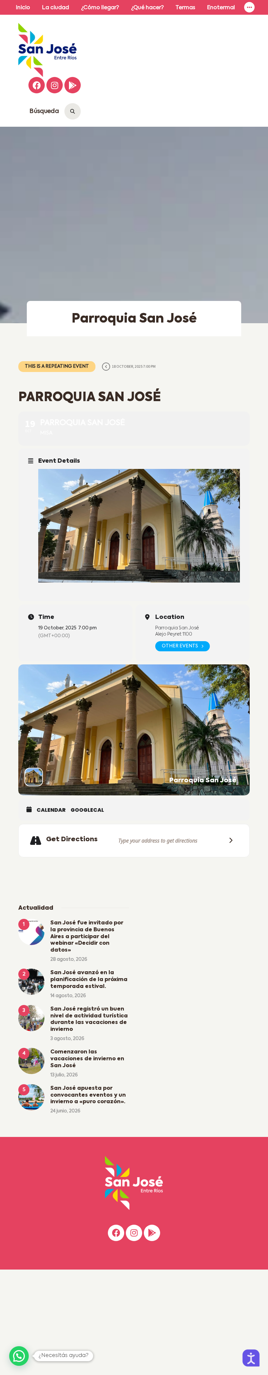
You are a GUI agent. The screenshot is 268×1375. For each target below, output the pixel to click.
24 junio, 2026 (65, 1111)
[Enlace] (249, 7)
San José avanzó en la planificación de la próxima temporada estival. (88, 979)
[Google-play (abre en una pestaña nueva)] (72, 85)
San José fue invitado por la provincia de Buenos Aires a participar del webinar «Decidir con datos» (86, 936)
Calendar (51, 810)
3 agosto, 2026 (67, 1038)
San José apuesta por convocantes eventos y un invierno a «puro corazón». (88, 1095)
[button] (19, 1356)
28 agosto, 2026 (68, 959)
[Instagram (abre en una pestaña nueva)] (54, 85)
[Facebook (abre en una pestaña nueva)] (36, 85)
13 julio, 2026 (64, 1075)
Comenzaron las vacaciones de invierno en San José (87, 1059)
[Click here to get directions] (229, 840)
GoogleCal (87, 810)
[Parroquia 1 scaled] (139, 526)
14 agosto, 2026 (68, 996)
